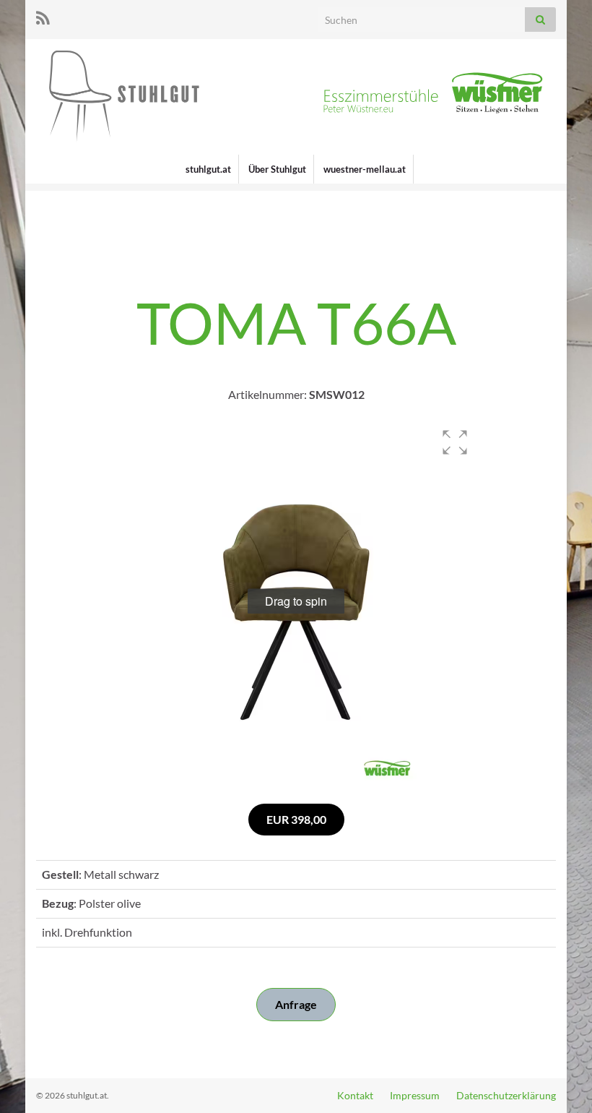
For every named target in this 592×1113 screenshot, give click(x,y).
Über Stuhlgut (277, 169)
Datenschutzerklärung (506, 1095)
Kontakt (355, 1095)
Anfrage (296, 1004)
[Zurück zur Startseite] (296, 97)
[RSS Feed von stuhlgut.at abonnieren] (43, 15)
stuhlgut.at (208, 169)
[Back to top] (559, 1080)
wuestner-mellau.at (364, 169)
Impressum (415, 1095)
